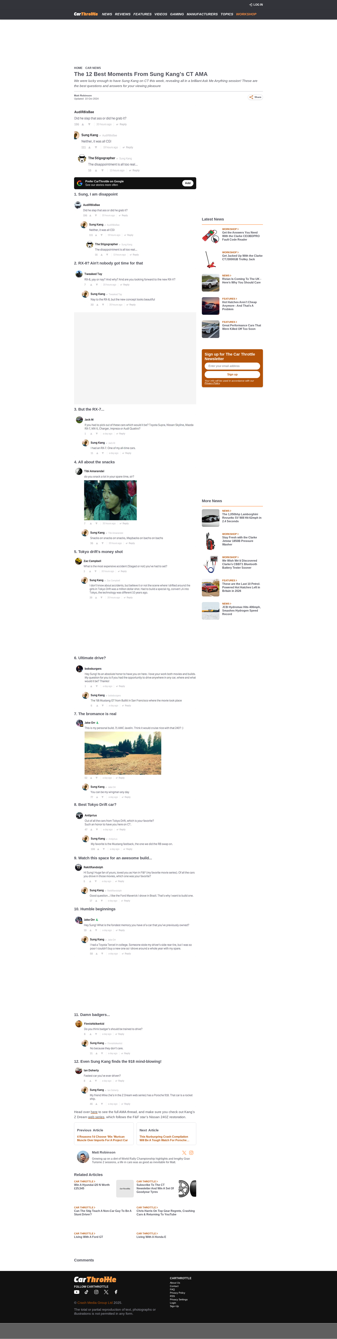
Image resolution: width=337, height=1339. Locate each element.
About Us (175, 1283)
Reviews (123, 14)
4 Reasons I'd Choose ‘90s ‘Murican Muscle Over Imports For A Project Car (102, 1138)
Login (173, 1303)
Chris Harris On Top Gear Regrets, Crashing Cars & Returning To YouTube (166, 1212)
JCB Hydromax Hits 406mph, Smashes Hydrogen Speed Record (241, 611)
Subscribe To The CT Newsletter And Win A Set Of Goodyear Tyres (155, 1188)
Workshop (246, 14)
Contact (174, 1286)
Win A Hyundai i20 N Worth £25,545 (92, 1186)
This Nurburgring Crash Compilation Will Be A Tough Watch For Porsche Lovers (164, 1138)
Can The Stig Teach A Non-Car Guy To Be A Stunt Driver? (102, 1212)
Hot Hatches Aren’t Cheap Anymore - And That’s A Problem (239, 306)
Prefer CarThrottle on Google (104, 181)
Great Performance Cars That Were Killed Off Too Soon (241, 327)
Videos (160, 14)
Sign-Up (174, 1306)
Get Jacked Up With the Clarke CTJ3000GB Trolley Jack (242, 257)
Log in (258, 4)
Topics (227, 14)
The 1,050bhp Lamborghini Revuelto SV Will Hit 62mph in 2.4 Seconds (242, 518)
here (94, 1112)
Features (142, 14)
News (107, 14)
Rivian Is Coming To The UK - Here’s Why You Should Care (241, 280)
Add (188, 183)
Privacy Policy (212, 383)
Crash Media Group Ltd (95, 1303)
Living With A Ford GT (88, 1236)
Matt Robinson (83, 95)
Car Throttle (83, 1181)
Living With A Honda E (151, 1236)
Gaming (177, 14)
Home (78, 67)
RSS (172, 1296)
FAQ (172, 1289)
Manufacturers (202, 14)
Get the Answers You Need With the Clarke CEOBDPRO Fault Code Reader (241, 236)
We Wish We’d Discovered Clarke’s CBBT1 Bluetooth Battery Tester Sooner (239, 564)
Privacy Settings (179, 1299)
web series (96, 1117)
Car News (93, 67)
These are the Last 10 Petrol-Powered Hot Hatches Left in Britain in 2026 (241, 587)
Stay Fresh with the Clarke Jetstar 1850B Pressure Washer (239, 541)
